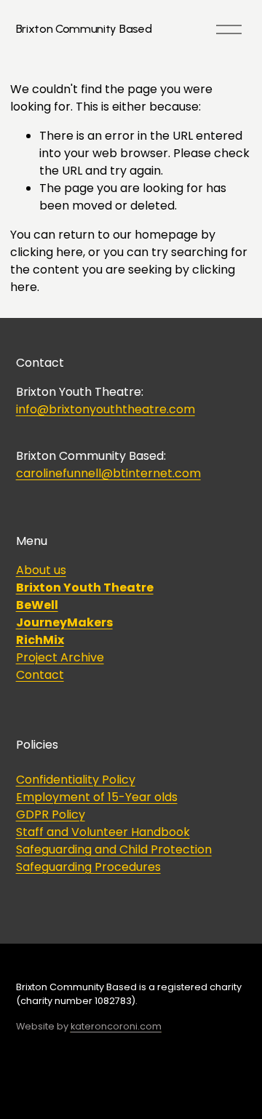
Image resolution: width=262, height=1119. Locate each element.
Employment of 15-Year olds (97, 797)
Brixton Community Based (84, 29)
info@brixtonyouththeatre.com (105, 409)
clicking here (46, 252)
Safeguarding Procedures (88, 867)
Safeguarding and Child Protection (114, 849)
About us (41, 570)
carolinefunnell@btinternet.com (108, 473)
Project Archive (60, 657)
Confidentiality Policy (75, 779)
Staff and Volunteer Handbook (103, 832)
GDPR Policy (50, 814)
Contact (40, 674)
